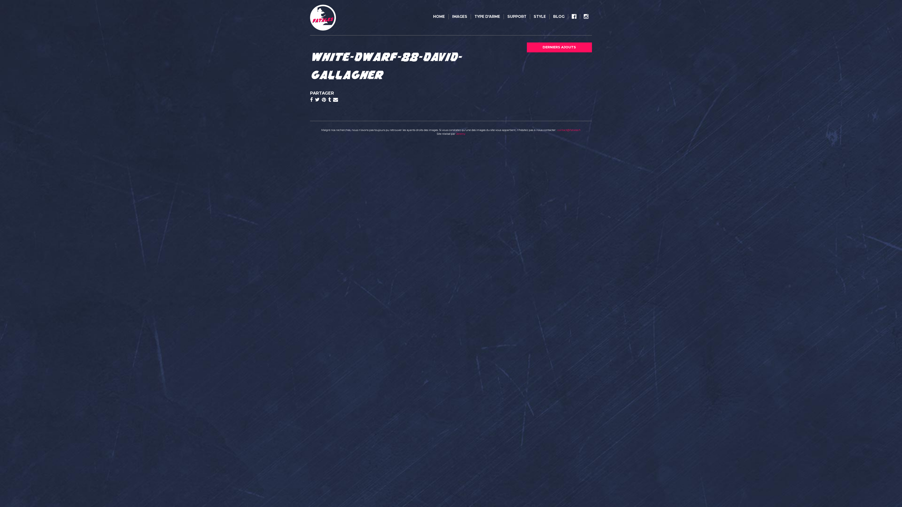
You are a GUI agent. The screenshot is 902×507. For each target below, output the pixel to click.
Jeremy (460, 133)
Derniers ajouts (559, 47)
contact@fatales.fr (569, 130)
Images (459, 16)
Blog (558, 16)
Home (439, 16)
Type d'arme (487, 16)
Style (540, 16)
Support (516, 16)
